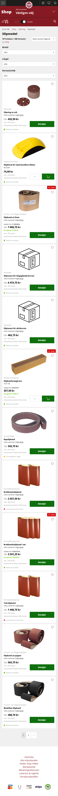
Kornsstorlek (8, 70)
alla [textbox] (5, 52)
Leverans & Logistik (29, 773)
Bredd (5, 47)
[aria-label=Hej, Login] (43, 3)
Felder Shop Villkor (29, 763)
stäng (7, 42)
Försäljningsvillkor (29, 776)
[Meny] (3, 3)
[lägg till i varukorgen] (48, 177)
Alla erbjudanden (29, 760)
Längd (5, 58)
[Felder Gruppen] (29, 5)
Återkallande (29, 766)
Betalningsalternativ (29, 770)
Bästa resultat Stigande (41, 39)
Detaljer (42, 124)
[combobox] (29, 52)
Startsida (29, 757)
